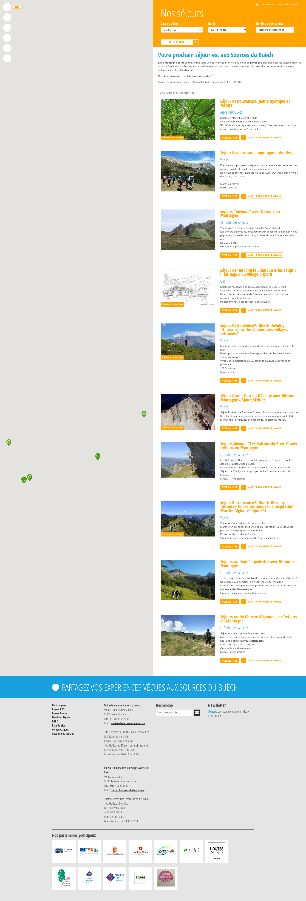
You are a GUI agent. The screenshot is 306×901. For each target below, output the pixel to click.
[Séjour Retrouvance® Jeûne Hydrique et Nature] (188, 119)
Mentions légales (61, 717)
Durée (212, 23)
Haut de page (59, 705)
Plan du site (58, 725)
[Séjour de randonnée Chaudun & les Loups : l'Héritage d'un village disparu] (188, 287)
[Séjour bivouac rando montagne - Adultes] (188, 171)
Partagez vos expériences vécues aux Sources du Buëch (150, 687)
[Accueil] (257, 4)
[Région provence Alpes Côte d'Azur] (115, 852)
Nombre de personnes (269, 23)
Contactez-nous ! (61, 729)
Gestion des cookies (63, 734)
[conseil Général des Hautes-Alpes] (140, 852)
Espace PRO (58, 709)
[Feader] (89, 852)
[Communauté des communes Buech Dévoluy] (191, 852)
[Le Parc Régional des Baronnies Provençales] (63, 879)
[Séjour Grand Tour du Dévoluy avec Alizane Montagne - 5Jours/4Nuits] (188, 412)
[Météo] (7, 48)
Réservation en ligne (172, 137)
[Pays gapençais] (166, 852)
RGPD (55, 721)
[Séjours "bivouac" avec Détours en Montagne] (188, 229)
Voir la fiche (229, 137)
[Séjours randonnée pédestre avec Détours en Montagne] (188, 580)
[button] (23, 480)
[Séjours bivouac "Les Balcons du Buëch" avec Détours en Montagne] (188, 459)
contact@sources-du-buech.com (128, 723)
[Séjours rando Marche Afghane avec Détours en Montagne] (188, 635)
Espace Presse (59, 713)
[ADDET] (217, 852)
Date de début (169, 23)
